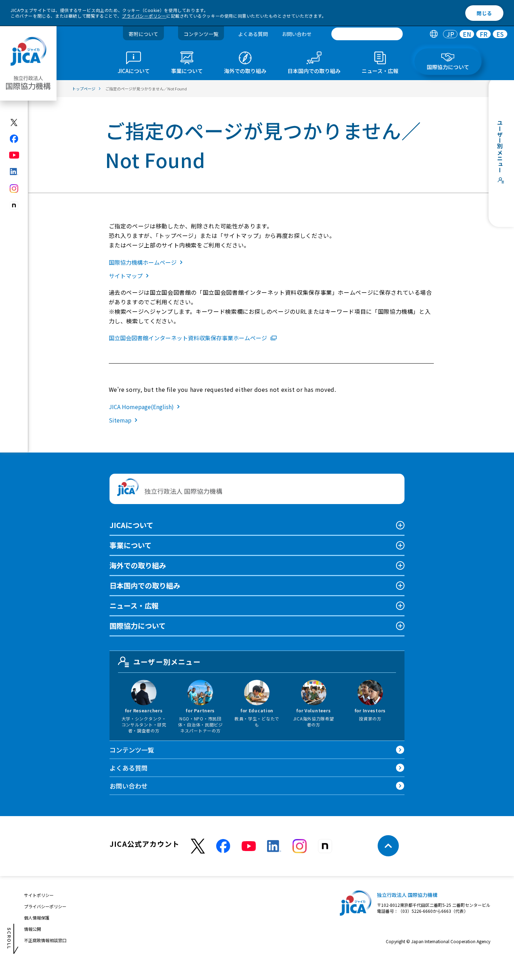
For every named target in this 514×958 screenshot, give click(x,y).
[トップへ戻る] (388, 845)
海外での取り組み (138, 565)
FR (484, 34)
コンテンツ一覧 (201, 33)
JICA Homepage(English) (141, 406)
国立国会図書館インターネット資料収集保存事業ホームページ (188, 338)
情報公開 (32, 929)
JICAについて (131, 525)
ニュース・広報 (134, 605)
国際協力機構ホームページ (143, 262)
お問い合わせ (297, 33)
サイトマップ (126, 275)
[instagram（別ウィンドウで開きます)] (14, 188)
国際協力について (138, 626)
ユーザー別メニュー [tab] (167, 662)
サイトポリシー (39, 895)
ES (500, 34)
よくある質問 (253, 33)
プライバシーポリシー (144, 16)
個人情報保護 (36, 918)
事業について (131, 545)
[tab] (433, 34)
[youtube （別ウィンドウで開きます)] (249, 846)
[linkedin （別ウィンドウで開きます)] (274, 846)
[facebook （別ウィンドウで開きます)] (223, 846)
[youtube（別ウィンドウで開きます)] (14, 155)
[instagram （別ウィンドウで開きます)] (300, 846)
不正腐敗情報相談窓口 (45, 940)
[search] (367, 34)
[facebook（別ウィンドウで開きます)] (14, 138)
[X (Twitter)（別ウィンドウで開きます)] (14, 122)
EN (467, 34)
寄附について (143, 33)
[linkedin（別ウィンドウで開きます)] (14, 171)
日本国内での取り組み (145, 585)
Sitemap (120, 420)
